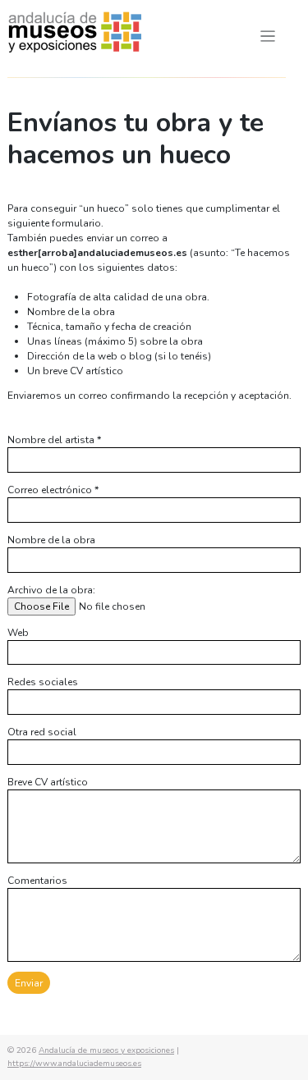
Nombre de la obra (51, 540)
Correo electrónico (53, 490)
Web (18, 632)
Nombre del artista (54, 439)
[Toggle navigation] (268, 37)
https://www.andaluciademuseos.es (74, 1063)
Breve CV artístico (47, 782)
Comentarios (37, 880)
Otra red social (41, 732)
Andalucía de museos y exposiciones (106, 1050)
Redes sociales (42, 682)
